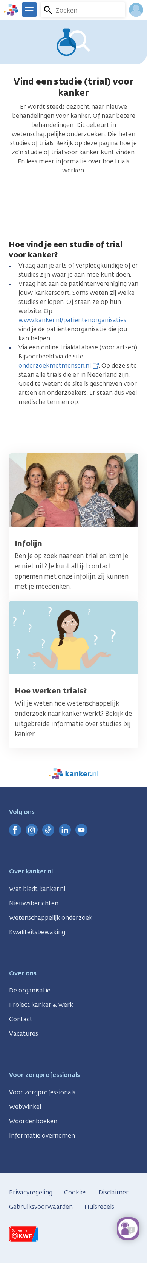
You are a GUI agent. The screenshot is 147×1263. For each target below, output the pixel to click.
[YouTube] (81, 830)
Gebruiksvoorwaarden (41, 1207)
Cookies (75, 1192)
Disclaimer (113, 1192)
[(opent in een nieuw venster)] (15, 830)
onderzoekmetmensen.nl (54, 365)
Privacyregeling (30, 1192)
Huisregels (99, 1207)
